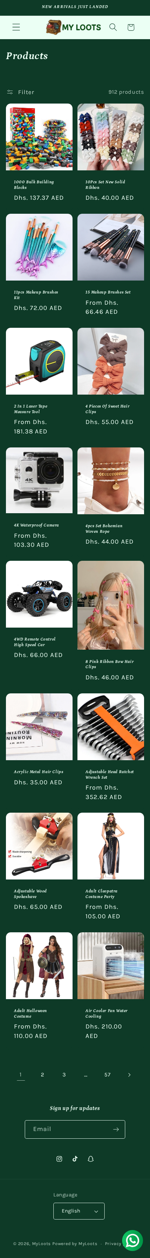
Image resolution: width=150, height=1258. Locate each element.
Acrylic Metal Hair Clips (38, 772)
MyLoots (41, 1243)
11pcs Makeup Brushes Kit (36, 295)
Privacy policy (121, 1243)
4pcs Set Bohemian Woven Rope (103, 529)
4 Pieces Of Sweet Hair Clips (107, 409)
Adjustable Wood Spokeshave (30, 894)
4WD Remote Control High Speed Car (35, 642)
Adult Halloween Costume (30, 1014)
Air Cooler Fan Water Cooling (106, 1014)
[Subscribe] (116, 1129)
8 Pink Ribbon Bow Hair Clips (109, 664)
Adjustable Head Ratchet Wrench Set (109, 775)
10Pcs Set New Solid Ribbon (105, 185)
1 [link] (21, 1074)
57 (107, 1074)
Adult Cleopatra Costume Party (101, 894)
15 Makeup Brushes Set (108, 292)
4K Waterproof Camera (36, 525)
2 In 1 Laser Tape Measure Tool (30, 409)
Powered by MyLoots (75, 1243)
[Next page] (129, 1075)
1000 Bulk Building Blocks (34, 185)
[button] (16, 27)
